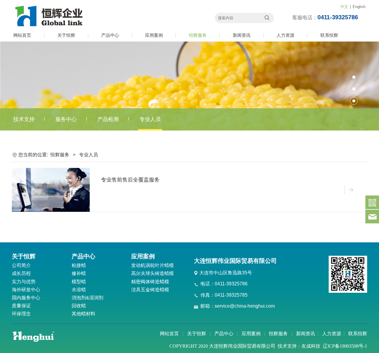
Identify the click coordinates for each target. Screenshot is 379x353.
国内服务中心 (26, 297)
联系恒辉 (329, 35)
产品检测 (108, 119)
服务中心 (66, 119)
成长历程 (21, 273)
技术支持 (24, 119)
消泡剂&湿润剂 (87, 297)
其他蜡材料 (83, 313)
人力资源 (285, 35)
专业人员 (150, 119)
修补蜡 (79, 273)
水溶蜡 (79, 289)
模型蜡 (79, 281)
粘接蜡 (79, 265)
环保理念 (21, 313)
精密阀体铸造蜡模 (150, 281)
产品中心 (110, 35)
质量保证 (21, 305)
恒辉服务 (198, 35)
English (359, 6)
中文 (344, 6)
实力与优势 (24, 281)
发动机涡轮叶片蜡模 (152, 265)
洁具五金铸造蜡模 (150, 289)
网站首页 (22, 35)
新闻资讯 (241, 35)
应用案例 (154, 35)
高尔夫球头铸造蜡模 (152, 273)
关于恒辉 (66, 35)
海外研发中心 (26, 289)
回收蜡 (79, 305)
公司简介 (21, 265)
